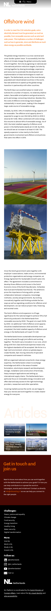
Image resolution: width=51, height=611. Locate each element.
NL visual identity (35, 593)
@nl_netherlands (15, 564)
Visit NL (7, 541)
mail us (11, 573)
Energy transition (10, 523)
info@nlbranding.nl (13, 491)
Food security (9, 520)
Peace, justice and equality (14, 514)
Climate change (10, 517)
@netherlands (13, 560)
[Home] (14, 4)
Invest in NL (8, 550)
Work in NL (8, 544)
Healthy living (9, 526)
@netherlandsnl (14, 568)
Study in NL (8, 547)
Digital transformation (12, 532)
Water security (9, 529)
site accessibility (10, 596)
